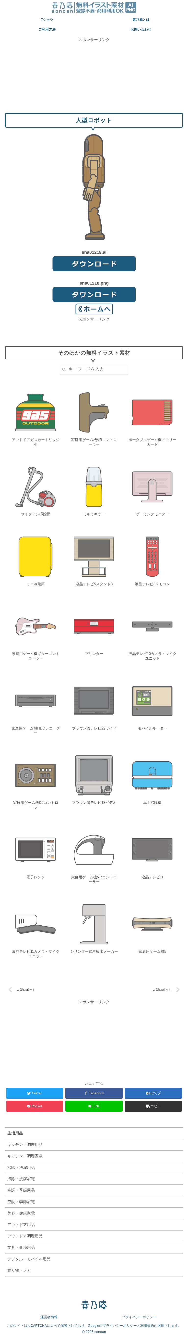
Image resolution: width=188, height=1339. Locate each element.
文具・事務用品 (21, 1247)
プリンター (94, 654)
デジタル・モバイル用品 (28, 1259)
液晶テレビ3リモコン (152, 584)
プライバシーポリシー (139, 1317)
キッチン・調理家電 (25, 1156)
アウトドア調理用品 (25, 1236)
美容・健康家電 (21, 1213)
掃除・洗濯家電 (21, 1179)
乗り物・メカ (19, 1270)
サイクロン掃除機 (35, 514)
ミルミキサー (94, 514)
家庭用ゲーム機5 (152, 951)
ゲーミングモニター (152, 514)
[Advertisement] (94, 77)
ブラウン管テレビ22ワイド (94, 728)
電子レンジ (35, 877)
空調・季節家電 (21, 1202)
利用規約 (147, 1326)
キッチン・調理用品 (25, 1144)
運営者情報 (49, 1317)
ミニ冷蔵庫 (35, 584)
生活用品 (15, 1133)
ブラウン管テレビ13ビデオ (94, 802)
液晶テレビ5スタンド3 (94, 584)
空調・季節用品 (21, 1190)
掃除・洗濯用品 (21, 1167)
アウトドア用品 (21, 1225)
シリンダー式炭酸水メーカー (94, 951)
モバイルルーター (152, 728)
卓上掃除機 (152, 802)
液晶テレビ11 (152, 877)
